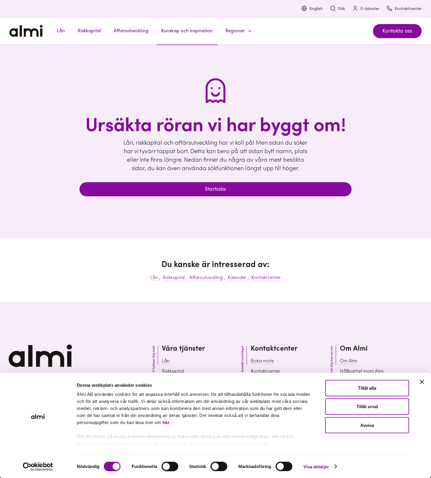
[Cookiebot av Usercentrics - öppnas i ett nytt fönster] (38, 466)
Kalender (237, 277)
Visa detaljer (316, 466)
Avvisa (367, 425)
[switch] (170, 466)
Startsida (215, 189)
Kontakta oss (397, 31)
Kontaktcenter (408, 8)
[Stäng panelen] (422, 382)
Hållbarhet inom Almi (362, 371)
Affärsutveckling (206, 277)
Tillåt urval (367, 406)
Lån (154, 277)
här (166, 422)
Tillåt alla (367, 388)
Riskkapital (174, 277)
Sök (341, 8)
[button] (237, 31)
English (316, 8)
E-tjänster (369, 8)
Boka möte (262, 361)
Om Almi (348, 361)
